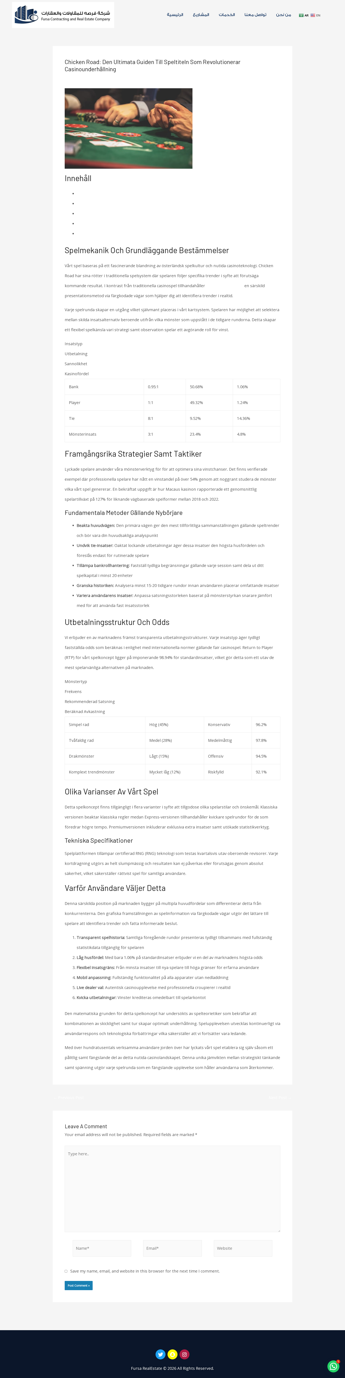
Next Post (280, 1098)
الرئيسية (175, 15)
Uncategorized (115, 77)
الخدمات (227, 15)
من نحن (283, 15)
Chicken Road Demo (224, 285)
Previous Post (68, 1098)
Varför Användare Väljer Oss (103, 233)
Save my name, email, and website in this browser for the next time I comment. (145, 1271)
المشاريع (201, 15)
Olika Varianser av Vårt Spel (102, 223)
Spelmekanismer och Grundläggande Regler (118, 193)
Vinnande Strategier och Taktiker (108, 203)
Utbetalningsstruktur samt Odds (108, 213)
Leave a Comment (81, 77)
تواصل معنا (256, 15)
